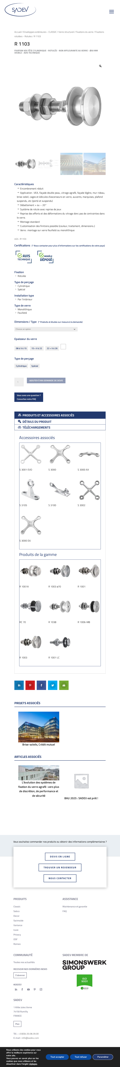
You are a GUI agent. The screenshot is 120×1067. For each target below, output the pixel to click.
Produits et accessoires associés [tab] (48, 415)
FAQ (64, 911)
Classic (16, 906)
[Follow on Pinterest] (34, 989)
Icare (15, 930)
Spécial (34, 366)
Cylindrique (21, 366)
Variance (17, 925)
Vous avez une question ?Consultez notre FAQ (29, 397)
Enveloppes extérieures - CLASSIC (40, 32)
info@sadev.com (30, 1038)
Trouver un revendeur (60, 867)
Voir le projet (39, 738)
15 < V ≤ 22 (36, 348)
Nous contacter (60, 878)
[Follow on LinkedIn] (15, 989)
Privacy (17, 934)
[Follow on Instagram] (40, 989)
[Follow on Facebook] (22, 989)
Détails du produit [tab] (37, 421)
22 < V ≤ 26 (52, 348)
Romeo (17, 944)
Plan (17, 1023)
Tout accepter (57, 1056)
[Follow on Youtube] (28, 989)
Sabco (16, 911)
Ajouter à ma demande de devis (46, 380)
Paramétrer (102, 1056)
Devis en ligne (60, 856)
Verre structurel (66, 32)
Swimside (18, 920)
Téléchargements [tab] (36, 427)
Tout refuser (81, 1056)
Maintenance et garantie (74, 906)
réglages (33, 1064)
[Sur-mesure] (63, 346)
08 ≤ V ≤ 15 (21, 348)
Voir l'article (38, 782)
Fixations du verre (84, 32)
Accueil (17, 32)
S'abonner (20, 975)
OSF (15, 939)
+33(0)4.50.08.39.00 (29, 1033)
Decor (16, 916)
